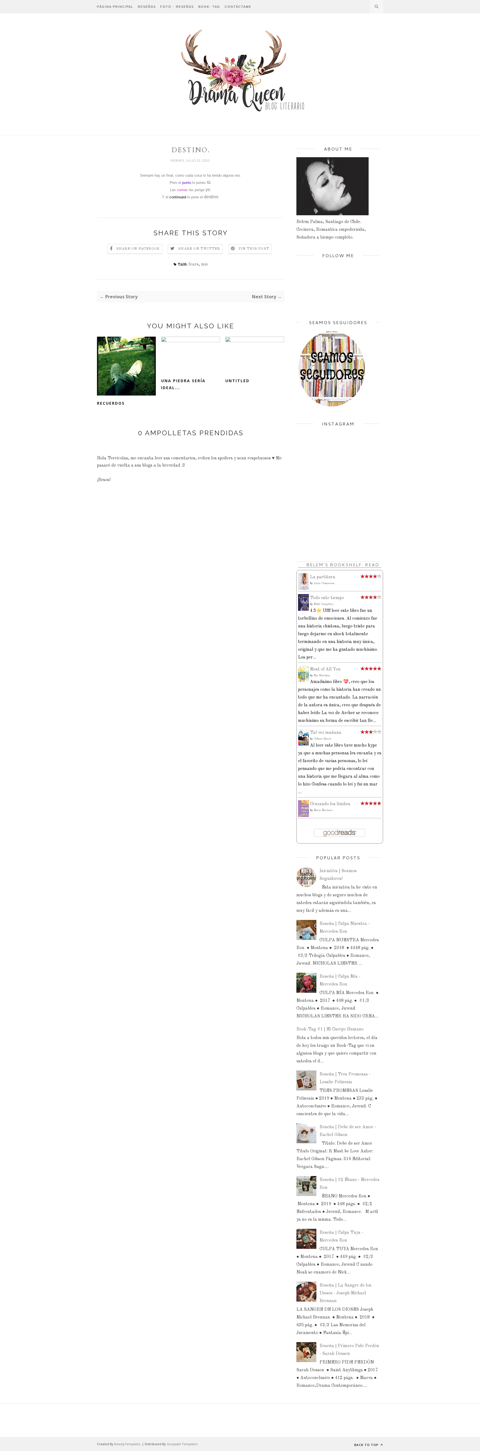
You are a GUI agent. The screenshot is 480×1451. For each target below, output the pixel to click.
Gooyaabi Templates (182, 1444)
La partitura (322, 577)
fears (194, 264)
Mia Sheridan (322, 675)
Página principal (115, 6)
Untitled (237, 380)
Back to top (366, 1445)
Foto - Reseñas (177, 6)
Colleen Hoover (323, 738)
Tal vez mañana (325, 732)
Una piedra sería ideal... (183, 384)
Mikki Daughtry (324, 604)
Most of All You (325, 669)
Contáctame (238, 6)
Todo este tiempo (327, 598)
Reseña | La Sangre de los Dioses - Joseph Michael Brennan (345, 1293)
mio (204, 264)
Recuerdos (111, 403)
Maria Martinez (323, 810)
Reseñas (147, 6)
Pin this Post (254, 249)
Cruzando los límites (330, 804)
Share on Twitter (199, 249)
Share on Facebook (138, 249)
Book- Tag (209, 6)
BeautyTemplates (127, 1444)
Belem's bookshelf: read (342, 564)
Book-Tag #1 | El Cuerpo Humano (330, 1029)
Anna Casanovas (324, 583)
